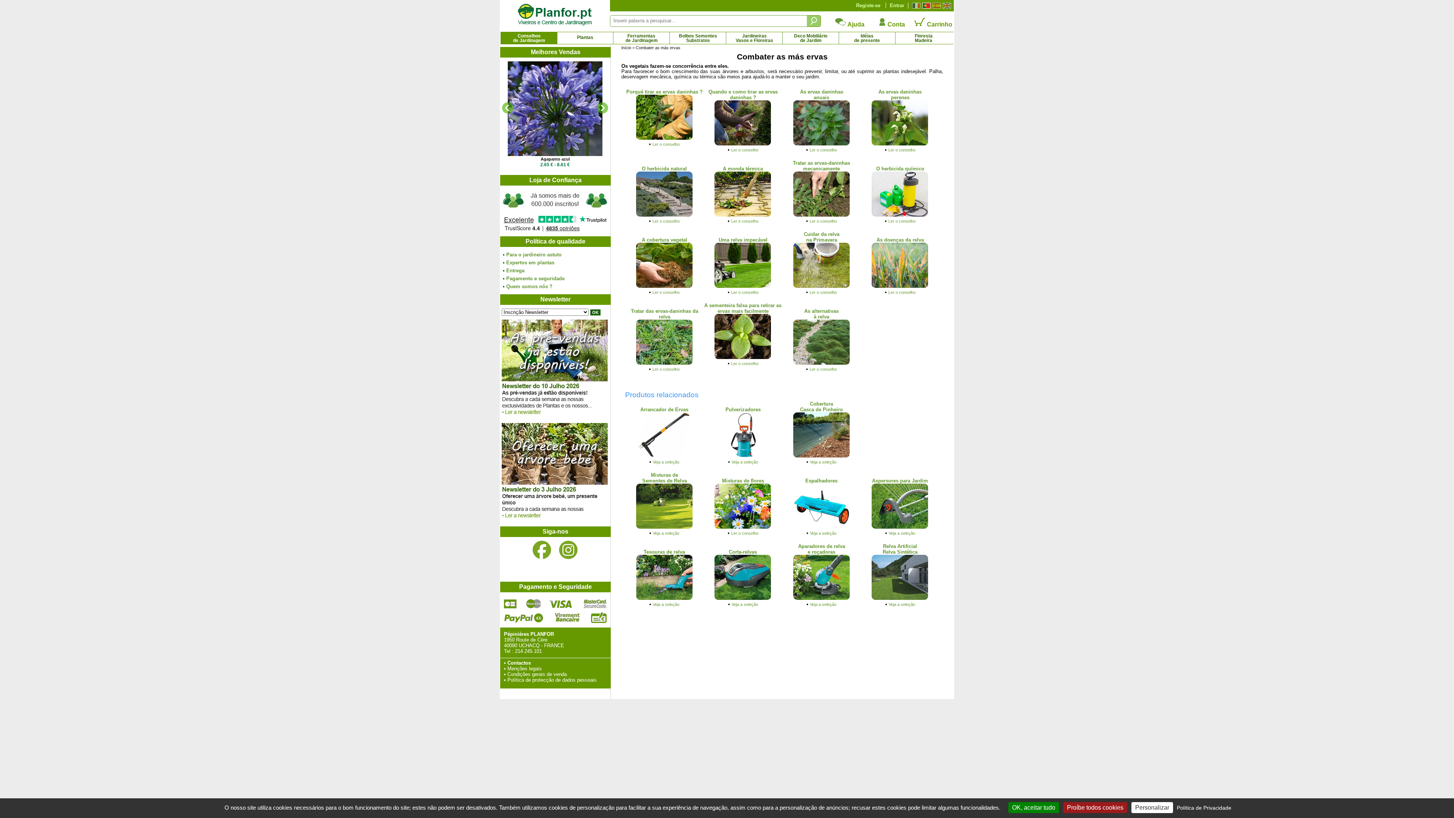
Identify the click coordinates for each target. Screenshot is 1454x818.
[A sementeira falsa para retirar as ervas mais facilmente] (743, 358)
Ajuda (855, 24)
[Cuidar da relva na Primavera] (821, 286)
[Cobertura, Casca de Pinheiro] (821, 456)
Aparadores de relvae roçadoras (821, 549)
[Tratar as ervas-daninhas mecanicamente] (821, 215)
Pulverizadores (743, 409)
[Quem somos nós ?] (555, 211)
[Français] (915, 6)
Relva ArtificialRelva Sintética (900, 549)
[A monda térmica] (743, 215)
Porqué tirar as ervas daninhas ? (664, 92)
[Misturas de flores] (743, 527)
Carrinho (938, 24)
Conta (895, 24)
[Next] (602, 108)
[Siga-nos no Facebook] (541, 550)
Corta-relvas (743, 552)
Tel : (508, 651)
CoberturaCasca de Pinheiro (821, 406)
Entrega (515, 270)
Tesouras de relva (664, 552)
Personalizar (1152, 807)
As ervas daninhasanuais (821, 94)
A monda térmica (743, 169)
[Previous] (507, 108)
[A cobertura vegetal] (664, 286)
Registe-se (868, 5)
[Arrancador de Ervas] (664, 456)
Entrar (897, 5)
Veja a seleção (666, 462)
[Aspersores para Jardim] (900, 527)
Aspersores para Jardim (900, 481)
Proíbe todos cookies (1095, 807)
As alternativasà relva (821, 314)
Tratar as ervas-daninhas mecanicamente (821, 166)
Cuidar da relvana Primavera (821, 237)
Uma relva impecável (743, 240)
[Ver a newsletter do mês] (555, 416)
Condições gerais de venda (537, 674)
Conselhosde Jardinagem (529, 38)
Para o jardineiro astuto (534, 255)
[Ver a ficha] (555, 108)
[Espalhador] (821, 527)
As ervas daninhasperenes (900, 94)
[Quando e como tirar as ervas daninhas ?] (743, 144)
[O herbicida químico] (900, 215)
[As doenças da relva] (900, 286)
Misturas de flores (743, 481)
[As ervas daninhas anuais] (821, 144)
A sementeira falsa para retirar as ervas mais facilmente (743, 308)
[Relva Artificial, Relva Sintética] (900, 598)
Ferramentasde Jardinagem (642, 38)
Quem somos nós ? (529, 286)
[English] (946, 6)
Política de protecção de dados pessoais (552, 680)
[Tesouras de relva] (664, 598)
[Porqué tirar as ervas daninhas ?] (664, 138)
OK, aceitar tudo (1033, 807)
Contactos (519, 663)
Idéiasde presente (867, 38)
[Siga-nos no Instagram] (568, 550)
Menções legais (524, 668)
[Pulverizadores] (743, 456)
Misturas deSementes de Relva (664, 478)
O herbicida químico (900, 169)
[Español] (936, 6)
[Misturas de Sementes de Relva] (664, 527)
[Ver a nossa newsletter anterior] (555, 520)
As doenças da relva (900, 240)
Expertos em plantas (530, 262)
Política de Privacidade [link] (1204, 808)
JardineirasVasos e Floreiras (754, 38)
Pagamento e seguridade (535, 278)
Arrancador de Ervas (664, 409)
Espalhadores (821, 481)
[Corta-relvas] (743, 598)
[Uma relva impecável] (743, 286)
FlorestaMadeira (924, 38)
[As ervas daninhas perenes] (900, 144)
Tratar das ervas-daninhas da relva (664, 314)
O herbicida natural (664, 169)
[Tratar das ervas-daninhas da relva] (664, 363)
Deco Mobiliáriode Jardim (810, 38)
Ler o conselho (666, 144)
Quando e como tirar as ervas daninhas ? (743, 94)
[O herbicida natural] (664, 215)
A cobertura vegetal (664, 240)
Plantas (585, 37)
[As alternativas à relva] (821, 363)
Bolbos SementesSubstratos (698, 38)
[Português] (925, 6)
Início (626, 47)
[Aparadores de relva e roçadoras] (821, 598)
